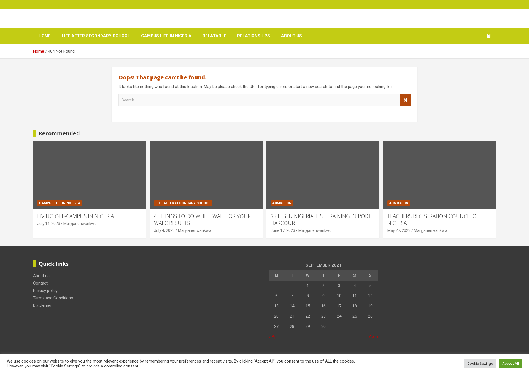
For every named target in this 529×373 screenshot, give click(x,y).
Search (405, 100)
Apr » (373, 336)
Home (45, 35)
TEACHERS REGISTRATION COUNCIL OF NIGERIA (433, 220)
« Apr (273, 336)
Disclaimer (42, 305)
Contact (40, 283)
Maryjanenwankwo (79, 223)
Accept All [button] (510, 363)
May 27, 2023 (399, 230)
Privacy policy (45, 290)
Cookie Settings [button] (480, 363)
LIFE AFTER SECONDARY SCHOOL (96, 35)
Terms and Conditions (53, 298)
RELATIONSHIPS (253, 35)
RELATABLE (214, 35)
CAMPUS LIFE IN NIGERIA (166, 35)
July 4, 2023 (164, 230)
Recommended (59, 133)
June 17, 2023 (283, 230)
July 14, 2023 (48, 223)
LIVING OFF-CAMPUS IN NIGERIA (75, 216)
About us (291, 35)
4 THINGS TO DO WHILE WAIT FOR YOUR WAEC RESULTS (202, 220)
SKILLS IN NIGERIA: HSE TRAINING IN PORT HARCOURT (321, 220)
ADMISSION (282, 203)
